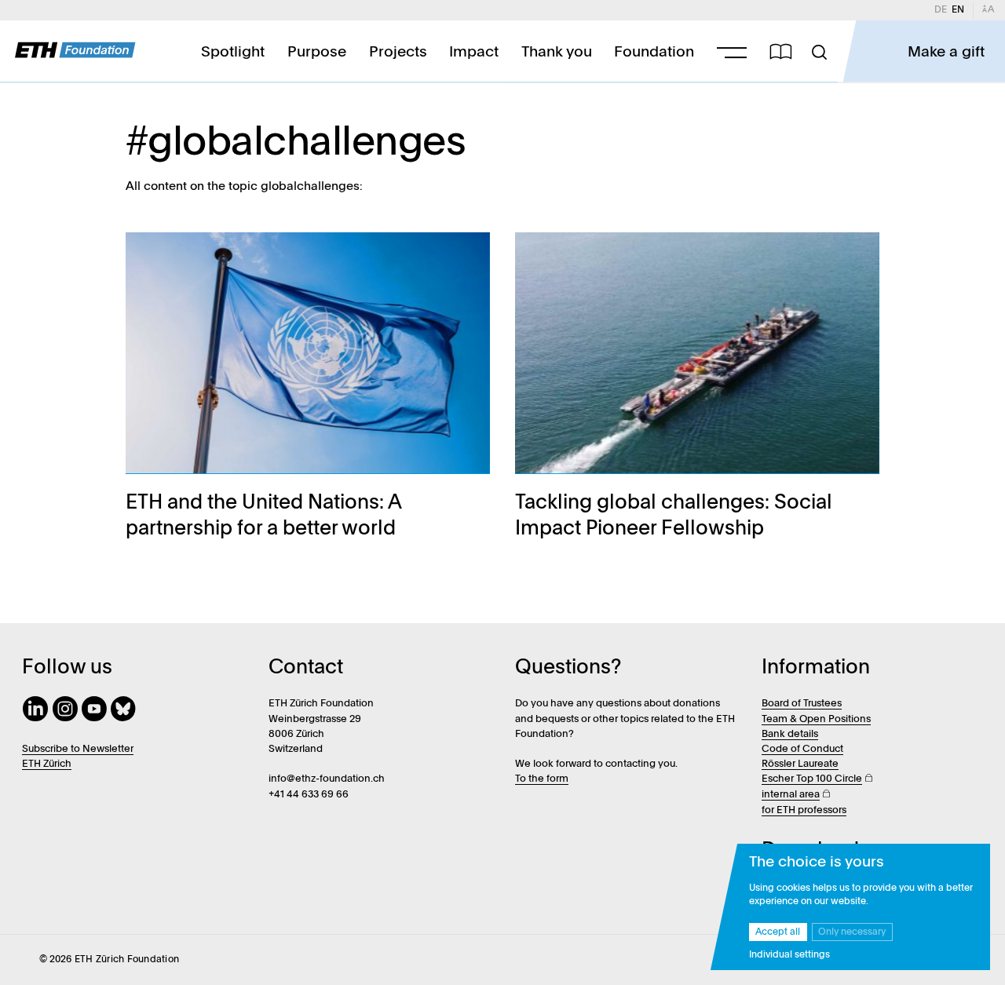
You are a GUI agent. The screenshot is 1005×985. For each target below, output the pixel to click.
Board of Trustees (802, 704)
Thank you (556, 53)
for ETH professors (804, 810)
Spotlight (233, 53)
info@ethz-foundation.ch (327, 779)
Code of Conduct (802, 749)
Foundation (654, 53)
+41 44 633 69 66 (309, 795)
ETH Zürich (46, 764)
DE (943, 10)
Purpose (316, 53)
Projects (398, 53)
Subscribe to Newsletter (77, 749)
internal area (791, 795)
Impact (474, 53)
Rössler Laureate (800, 764)
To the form (541, 779)
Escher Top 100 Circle (812, 779)
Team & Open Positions (816, 719)
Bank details (790, 734)
